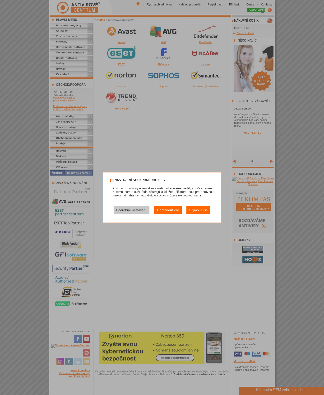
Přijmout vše (198, 210)
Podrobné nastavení (131, 210)
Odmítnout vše (168, 210)
